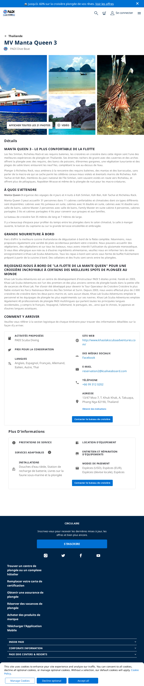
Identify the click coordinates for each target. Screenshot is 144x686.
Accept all (83, 680)
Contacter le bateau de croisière (92, 419)
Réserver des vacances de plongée (24, 606)
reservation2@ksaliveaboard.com (104, 371)
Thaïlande (14, 36)
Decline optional (51, 680)
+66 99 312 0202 (92, 384)
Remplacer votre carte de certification (24, 583)
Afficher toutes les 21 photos (29, 125)
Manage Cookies (20, 680)
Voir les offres (104, 4)
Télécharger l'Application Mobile (24, 628)
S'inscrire (72, 544)
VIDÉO (65, 125)
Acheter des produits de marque (23, 617)
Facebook (88, 358)
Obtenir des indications (94, 408)
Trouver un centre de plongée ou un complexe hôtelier (24, 570)
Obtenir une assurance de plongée (25, 595)
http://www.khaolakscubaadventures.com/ (109, 342)
